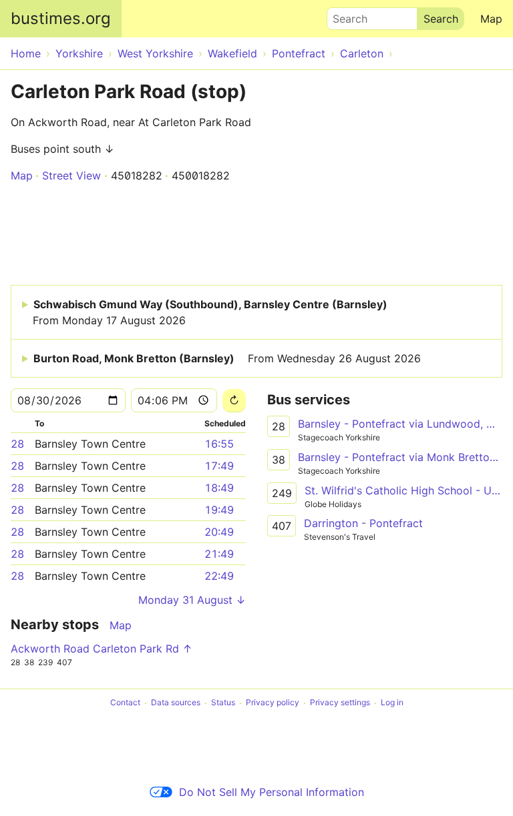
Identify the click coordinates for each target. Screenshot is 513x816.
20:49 (219, 531)
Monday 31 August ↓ (192, 599)
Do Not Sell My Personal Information (271, 792)
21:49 (219, 553)
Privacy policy (272, 703)
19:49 (219, 509)
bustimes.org (61, 18)
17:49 (219, 465)
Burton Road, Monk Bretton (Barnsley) (227, 358)
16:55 (219, 443)
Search (344, 15)
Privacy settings (340, 703)
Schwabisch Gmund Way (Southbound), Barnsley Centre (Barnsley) (210, 312)
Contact (125, 703)
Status (223, 703)
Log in (392, 703)
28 (17, 443)
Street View (71, 175)
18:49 (219, 487)
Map (491, 18)
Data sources (175, 703)
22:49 (219, 575)
